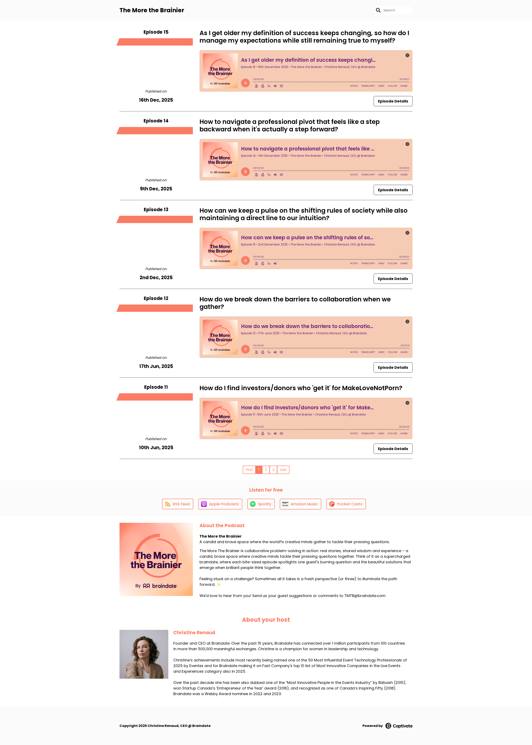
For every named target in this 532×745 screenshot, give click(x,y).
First (249, 469)
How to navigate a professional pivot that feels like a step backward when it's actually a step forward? (290, 125)
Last (283, 469)
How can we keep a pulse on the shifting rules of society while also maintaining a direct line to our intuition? (304, 214)
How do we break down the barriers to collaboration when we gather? (295, 303)
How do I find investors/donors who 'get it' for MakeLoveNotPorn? (301, 388)
